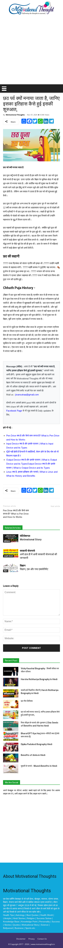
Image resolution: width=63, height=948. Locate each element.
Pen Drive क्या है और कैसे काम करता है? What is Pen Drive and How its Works (16, 513)
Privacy (31, 938)
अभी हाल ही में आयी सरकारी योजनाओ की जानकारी (38, 554)
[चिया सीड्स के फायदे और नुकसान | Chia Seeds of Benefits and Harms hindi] (10, 726)
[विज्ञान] (10, 568)
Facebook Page (14, 410)
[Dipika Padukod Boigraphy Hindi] (10, 747)
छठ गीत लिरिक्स (27, 701)
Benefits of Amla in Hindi (33, 755)
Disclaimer (21, 938)
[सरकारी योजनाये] (10, 553)
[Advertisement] (31, 51)
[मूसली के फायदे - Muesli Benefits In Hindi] (10, 768)
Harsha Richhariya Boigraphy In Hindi (39, 679)
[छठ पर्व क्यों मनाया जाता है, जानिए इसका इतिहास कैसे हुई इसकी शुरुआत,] (10, 714)
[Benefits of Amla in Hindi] (10, 758)
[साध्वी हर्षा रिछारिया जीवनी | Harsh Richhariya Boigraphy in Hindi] (10, 693)
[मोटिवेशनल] (10, 538)
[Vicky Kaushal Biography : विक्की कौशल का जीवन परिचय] (10, 671)
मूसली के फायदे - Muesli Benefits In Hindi (39, 766)
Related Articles (13, 528)
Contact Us (42, 938)
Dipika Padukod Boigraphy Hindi (36, 744)
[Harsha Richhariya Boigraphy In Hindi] (10, 682)
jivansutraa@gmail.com (27, 394)
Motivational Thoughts (15, 115)
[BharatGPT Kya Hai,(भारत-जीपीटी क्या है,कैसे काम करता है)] (10, 736)
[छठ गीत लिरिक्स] (10, 703)
